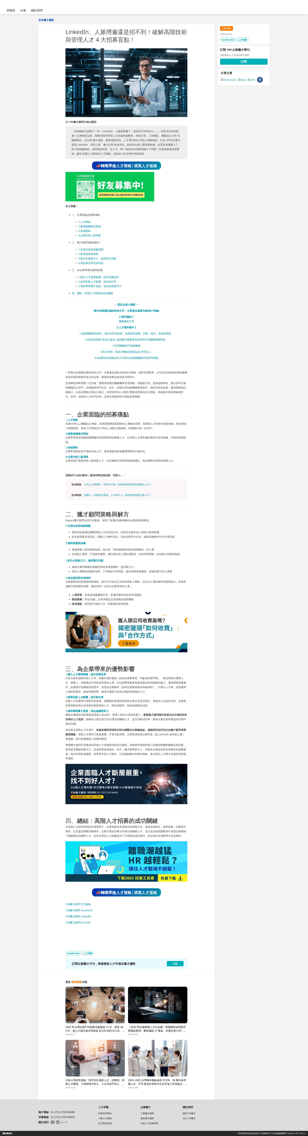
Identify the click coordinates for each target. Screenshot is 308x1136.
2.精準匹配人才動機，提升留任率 (97, 281)
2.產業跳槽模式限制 (89, 226)
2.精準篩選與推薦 (88, 254)
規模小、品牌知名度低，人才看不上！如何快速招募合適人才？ (118, 495)
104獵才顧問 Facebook (78, 910)
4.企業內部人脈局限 (89, 235)
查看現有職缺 (105, 1113)
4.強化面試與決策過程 (90, 263)
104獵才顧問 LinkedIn (78, 916)
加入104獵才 (189, 1118)
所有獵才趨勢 (46, 20)
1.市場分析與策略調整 (90, 249)
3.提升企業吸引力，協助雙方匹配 (97, 258)
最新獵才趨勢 (147, 1118)
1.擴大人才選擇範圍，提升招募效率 (98, 277)
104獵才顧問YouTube (77, 922)
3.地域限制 (84, 231)
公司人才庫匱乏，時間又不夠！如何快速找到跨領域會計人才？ (118, 484)
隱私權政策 (7, 1133)
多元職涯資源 (105, 1123)
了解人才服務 (105, 1118)
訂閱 (244, 61)
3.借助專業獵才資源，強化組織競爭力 (99, 286)
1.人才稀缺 (84, 222)
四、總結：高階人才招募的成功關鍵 (92, 293)
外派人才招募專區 (149, 1123)
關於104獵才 (189, 1113)
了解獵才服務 (147, 1113)
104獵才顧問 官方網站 (78, 904)
